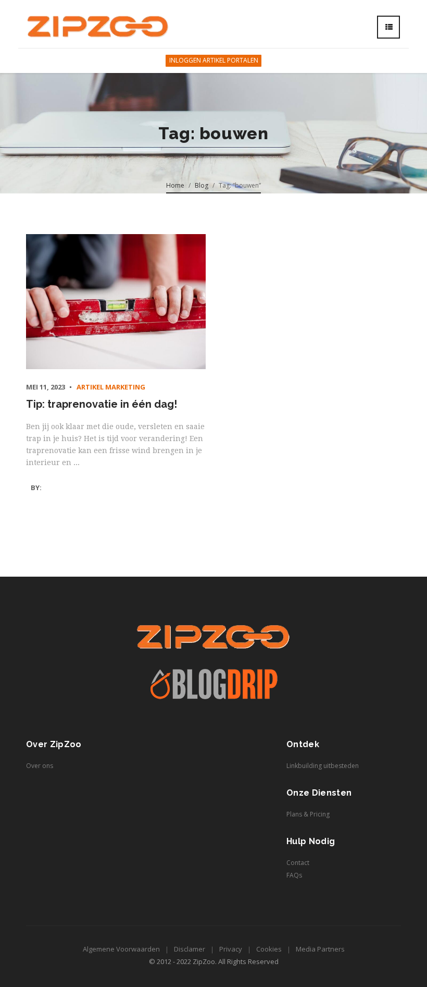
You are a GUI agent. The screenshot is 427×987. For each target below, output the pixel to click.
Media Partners (320, 949)
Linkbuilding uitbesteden (322, 765)
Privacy (230, 949)
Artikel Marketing (111, 387)
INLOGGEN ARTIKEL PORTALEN (213, 60)
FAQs (294, 875)
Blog (201, 185)
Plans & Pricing (308, 814)
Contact (297, 862)
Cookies (269, 949)
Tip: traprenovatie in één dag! (101, 404)
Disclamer (189, 949)
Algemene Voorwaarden (121, 949)
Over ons (39, 765)
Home (175, 185)
